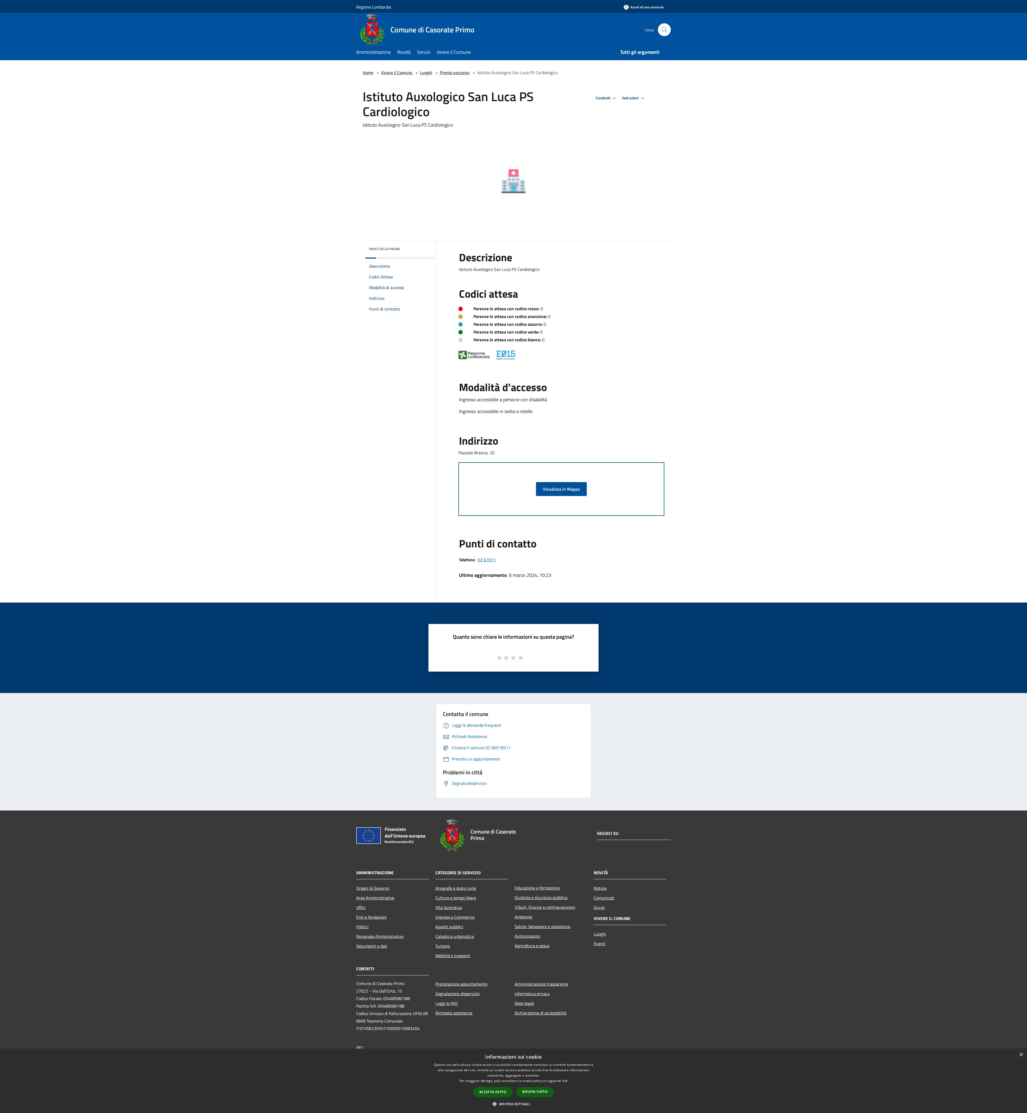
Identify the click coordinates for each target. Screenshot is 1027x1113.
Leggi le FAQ (446, 1003)
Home (368, 72)
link (565, 1080)
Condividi (603, 98)
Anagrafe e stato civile (455, 888)
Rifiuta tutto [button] (535, 1091)
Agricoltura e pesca (532, 945)
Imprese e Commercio (454, 917)
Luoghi (426, 72)
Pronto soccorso (454, 72)
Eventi (600, 943)
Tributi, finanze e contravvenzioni (545, 907)
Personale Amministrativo (380, 936)
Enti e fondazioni (371, 917)
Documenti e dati (371, 946)
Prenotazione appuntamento (461, 984)
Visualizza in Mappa (561, 489)
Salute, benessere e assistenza (542, 926)
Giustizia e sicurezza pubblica (541, 897)
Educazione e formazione (537, 888)
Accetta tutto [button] (492, 1092)
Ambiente (523, 917)
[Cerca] (664, 29)
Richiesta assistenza (453, 1013)
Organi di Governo (372, 888)
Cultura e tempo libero (455, 898)
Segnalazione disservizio (457, 993)
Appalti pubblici (449, 926)
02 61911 (487, 559)
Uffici (361, 907)
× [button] (1021, 1055)
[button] (513, 1104)
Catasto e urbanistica (454, 936)
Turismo (442, 946)
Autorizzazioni (528, 936)
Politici (362, 926)
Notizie (600, 888)
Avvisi (599, 907)
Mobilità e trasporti (452, 955)
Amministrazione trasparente (541, 984)
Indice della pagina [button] (384, 248)
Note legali (524, 1003)
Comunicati (604, 898)
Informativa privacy (532, 993)
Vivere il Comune (397, 72)
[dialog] (513, 1081)
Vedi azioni (630, 98)
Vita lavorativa (448, 907)
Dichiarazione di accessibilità (540, 1013)
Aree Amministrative (375, 898)
